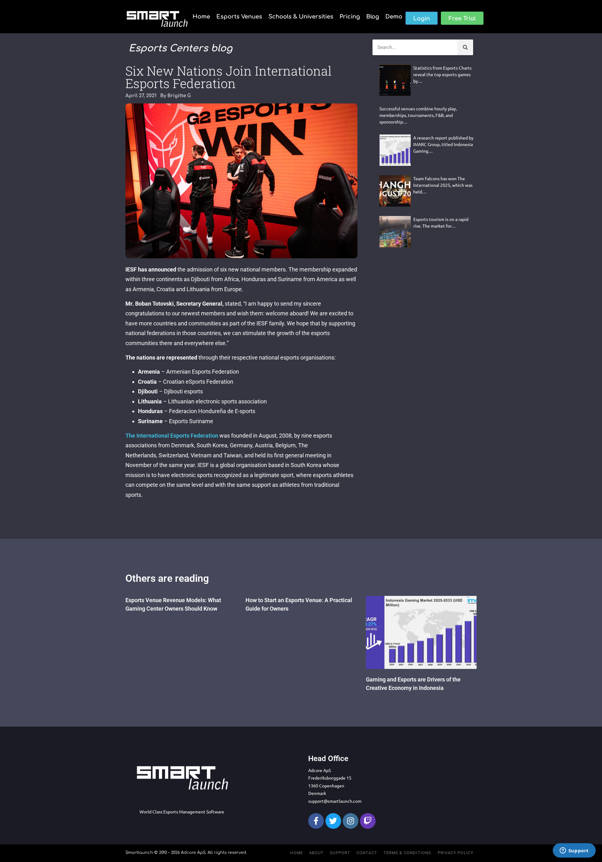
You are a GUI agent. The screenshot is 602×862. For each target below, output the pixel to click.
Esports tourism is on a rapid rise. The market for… (440, 222)
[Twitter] (333, 821)
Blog (372, 16)
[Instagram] (350, 821)
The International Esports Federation (171, 435)
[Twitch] (368, 821)
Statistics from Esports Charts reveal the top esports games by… (442, 74)
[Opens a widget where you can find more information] (574, 851)
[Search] (465, 47)
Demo (393, 16)
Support (340, 852)
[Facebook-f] (316, 821)
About (316, 852)
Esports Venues (239, 16)
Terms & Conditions (407, 852)
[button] (421, 18)
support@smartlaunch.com (335, 801)
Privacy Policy (455, 852)
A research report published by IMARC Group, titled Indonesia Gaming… (443, 144)
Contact (366, 852)
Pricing (350, 16)
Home (201, 16)
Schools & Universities (300, 16)
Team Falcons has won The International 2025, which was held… (443, 185)
